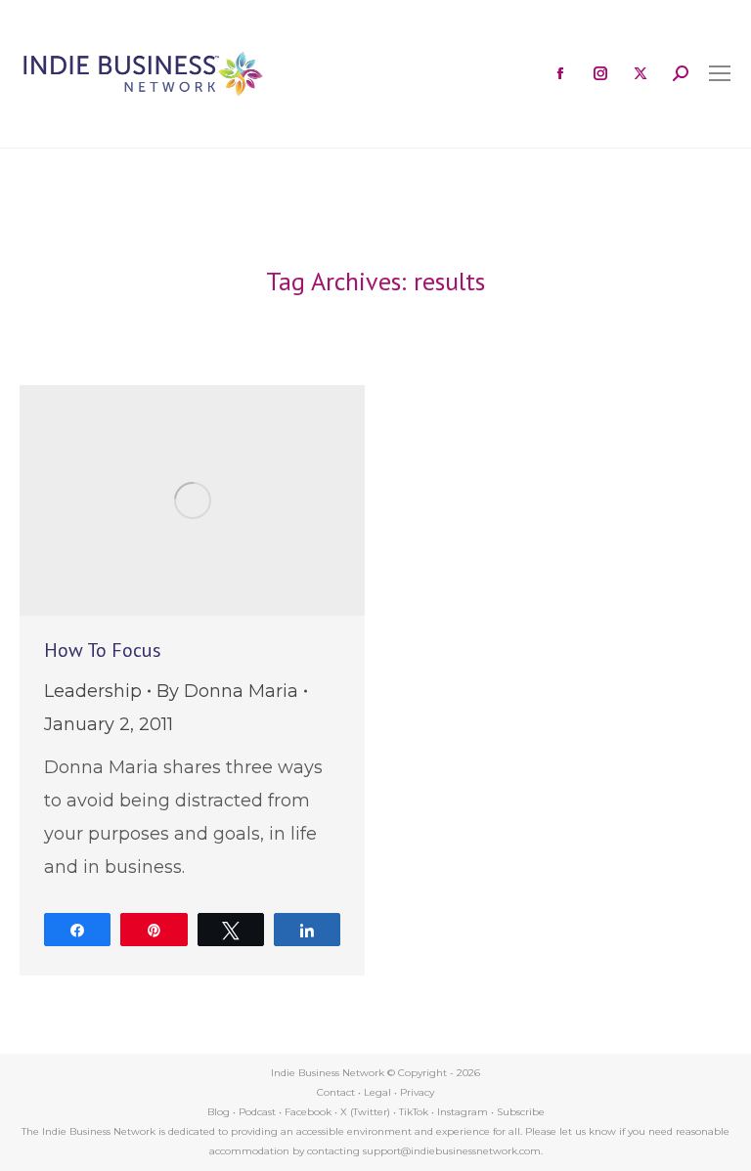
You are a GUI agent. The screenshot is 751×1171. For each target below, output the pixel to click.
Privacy (417, 1092)
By (227, 691)
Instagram (462, 1112)
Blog (218, 1112)
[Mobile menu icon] (719, 73)
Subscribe (521, 1112)
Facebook (308, 1112)
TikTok (413, 1112)
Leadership (93, 691)
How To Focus (102, 650)
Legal (377, 1092)
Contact (336, 1092)
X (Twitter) (366, 1112)
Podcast (257, 1112)
